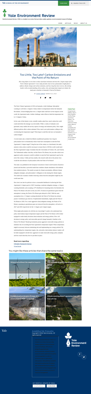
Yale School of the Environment (7, 2)
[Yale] (4, 330)
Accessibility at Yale (38, 331)
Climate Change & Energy (23, 244)
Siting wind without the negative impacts (25, 262)
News (76, 23)
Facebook (40, 97)
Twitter (45, 97)
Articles (68, 23)
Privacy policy (49, 331)
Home (60, 23)
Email (50, 97)
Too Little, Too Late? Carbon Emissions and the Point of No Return (45, 76)
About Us (83, 23)
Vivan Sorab (40, 93)
